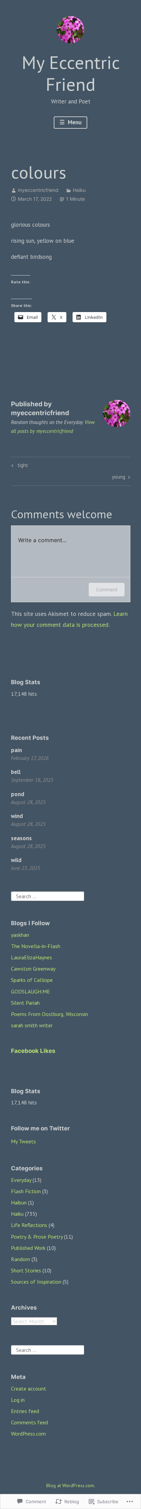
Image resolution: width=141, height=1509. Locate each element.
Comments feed (29, 1422)
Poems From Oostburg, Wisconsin (49, 1014)
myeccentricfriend (38, 190)
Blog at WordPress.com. (70, 1485)
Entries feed (25, 1411)
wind (17, 816)
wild (16, 860)
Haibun (19, 1202)
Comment (106, 589)
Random (20, 1259)
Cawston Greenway (33, 968)
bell (16, 772)
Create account (28, 1388)
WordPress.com (28, 1433)
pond (17, 794)
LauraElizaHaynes (31, 957)
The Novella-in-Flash (35, 946)
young (118, 478)
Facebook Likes (33, 1050)
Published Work (28, 1247)
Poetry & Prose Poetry (37, 1236)
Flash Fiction (26, 1191)
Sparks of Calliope (32, 979)
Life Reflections (29, 1225)
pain (16, 750)
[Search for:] (47, 895)
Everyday (21, 1179)
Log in (18, 1399)
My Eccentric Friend (71, 73)
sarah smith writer (32, 1025)
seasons (21, 838)
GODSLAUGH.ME (30, 991)
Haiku (79, 190)
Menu (73, 122)
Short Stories (26, 1270)
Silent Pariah (25, 1002)
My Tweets (23, 1141)
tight (19, 466)
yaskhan (20, 934)
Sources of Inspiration (36, 1281)
